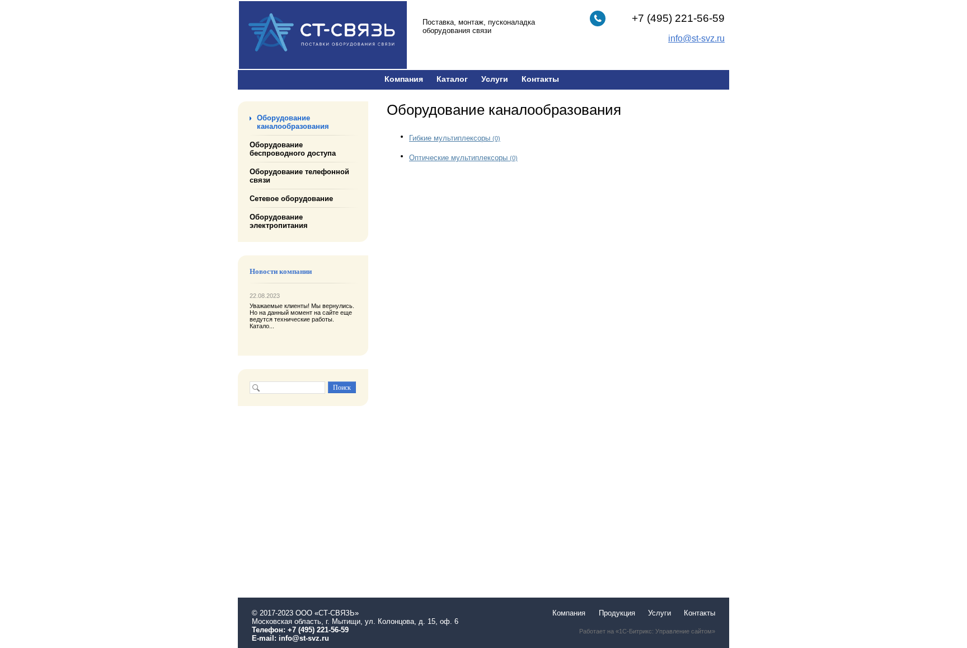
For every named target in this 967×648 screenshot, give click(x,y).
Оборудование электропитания (279, 221)
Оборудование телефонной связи (299, 175)
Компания (403, 78)
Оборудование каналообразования (293, 122)
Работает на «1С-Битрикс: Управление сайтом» (647, 631)
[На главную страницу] (323, 66)
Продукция (617, 613)
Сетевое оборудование (291, 198)
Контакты (540, 78)
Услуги (494, 78)
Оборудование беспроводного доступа (293, 149)
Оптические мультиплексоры (463, 157)
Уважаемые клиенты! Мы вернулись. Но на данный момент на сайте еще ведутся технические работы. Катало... (302, 315)
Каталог (452, 78)
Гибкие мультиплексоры (454, 138)
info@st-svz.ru (304, 638)
